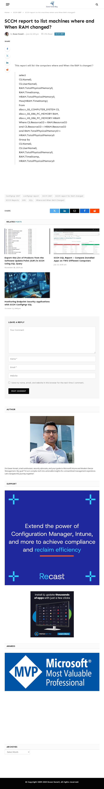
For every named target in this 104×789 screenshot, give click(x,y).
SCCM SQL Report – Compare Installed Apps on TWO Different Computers (74, 259)
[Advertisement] (55, 50)
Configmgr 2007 (13, 196)
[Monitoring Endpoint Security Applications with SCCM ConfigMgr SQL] (27, 285)
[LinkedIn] (7, 62)
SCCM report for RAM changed (69, 196)
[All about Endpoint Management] (52, 4)
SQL (31, 200)
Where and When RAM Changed (50, 200)
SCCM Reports (12, 200)
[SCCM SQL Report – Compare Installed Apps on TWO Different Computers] (76, 241)
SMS (24, 200)
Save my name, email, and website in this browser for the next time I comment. (48, 383)
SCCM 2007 (60, 34)
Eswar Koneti (18, 34)
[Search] (96, 4)
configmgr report (31, 196)
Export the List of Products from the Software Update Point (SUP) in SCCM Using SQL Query (24, 260)
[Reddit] (7, 69)
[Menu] (7, 4)
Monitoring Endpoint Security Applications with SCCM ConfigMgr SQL (27, 303)
